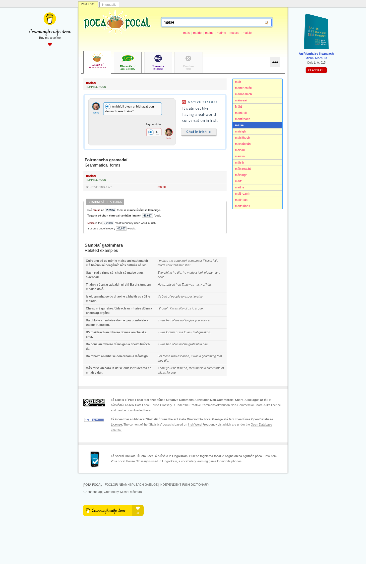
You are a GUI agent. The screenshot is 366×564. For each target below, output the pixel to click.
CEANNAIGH (316, 70)
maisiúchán (243, 144)
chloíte (95, 320)
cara (108, 368)
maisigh (240, 131)
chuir (118, 272)
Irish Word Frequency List (205, 424)
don (119, 356)
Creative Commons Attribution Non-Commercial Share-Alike (209, 400)
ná (139, 265)
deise (119, 368)
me (177, 320)
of (204, 284)
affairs (162, 372)
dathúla (132, 265)
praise (198, 296)
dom (119, 320)
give (191, 320)
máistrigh (241, 175)
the (171, 260)
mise (96, 368)
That (185, 284)
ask (189, 332)
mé (98, 308)
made (191, 272)
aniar (104, 284)
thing (212, 356)
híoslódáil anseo (122, 405)
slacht (90, 277)
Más (89, 368)
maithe (239, 187)
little (215, 260)
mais (186, 33)
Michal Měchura (131, 492)
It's (159, 296)
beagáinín (112, 265)
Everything (165, 272)
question (204, 332)
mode (161, 265)
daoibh (104, 325)
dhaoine (119, 296)
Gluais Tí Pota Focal (129, 400)
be (186, 344)
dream (127, 356)
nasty (198, 284)
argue (199, 308)
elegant (209, 272)
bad (164, 296)
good (205, 356)
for (168, 372)
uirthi (124, 284)
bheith (132, 296)
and (217, 272)
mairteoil (241, 113)
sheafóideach (116, 308)
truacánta (140, 368)
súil (144, 296)
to (182, 296)
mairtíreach (242, 119)
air (97, 277)
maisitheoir (242, 137)
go (105, 260)
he (174, 272)
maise (239, 125)
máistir (239, 162)
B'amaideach (95, 332)
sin (144, 265)
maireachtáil (243, 88)
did (179, 272)
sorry (210, 368)
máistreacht (243, 169)
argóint (105, 313)
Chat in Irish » (198, 131)
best (176, 368)
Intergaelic (109, 4)
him (208, 284)
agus (140, 272)
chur (89, 337)
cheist (139, 332)
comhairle (139, 320)
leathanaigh (139, 260)
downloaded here (139, 410)
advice (205, 320)
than (181, 265)
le (116, 260)
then (192, 368)
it (206, 260)
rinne (105, 272)
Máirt (238, 106)
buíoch (145, 344)
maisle (247, 33)
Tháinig (91, 284)
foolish (170, 332)
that (187, 265)
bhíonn (96, 265)
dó (99, 289)
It (158, 320)
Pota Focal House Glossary (153, 405)
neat (161, 277)
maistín (240, 156)
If (158, 368)
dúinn (146, 308)
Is (87, 296)
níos (123, 265)
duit (126, 368)
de (87, 348)
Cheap (90, 308)
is (208, 260)
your (169, 368)
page (177, 260)
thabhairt (92, 325)
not (182, 320)
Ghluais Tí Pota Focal (139, 456)
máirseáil (241, 100)
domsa (125, 332)
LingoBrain (179, 456)
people (176, 296)
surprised (168, 284)
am (163, 368)
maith (239, 181)
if (203, 260)
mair (238, 82)
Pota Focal (88, 4)
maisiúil (240, 150)
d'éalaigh (141, 356)
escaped (183, 356)
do (111, 296)
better (198, 260)
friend (183, 368)
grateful (193, 344)
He (160, 284)
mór (111, 260)
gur (103, 308)
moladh (91, 301)
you (197, 320)
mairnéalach (243, 94)
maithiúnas (242, 206)
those (166, 356)
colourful (172, 265)
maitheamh (242, 193)
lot (192, 260)
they (160, 360)
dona (94, 344)
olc (91, 296)
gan (128, 320)
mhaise (91, 289)
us (189, 308)
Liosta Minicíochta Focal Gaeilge (200, 419)
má (88, 265)
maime (221, 33)
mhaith (95, 356)
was (191, 284)
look (184, 260)
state (217, 368)
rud (96, 272)
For (160, 356)
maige (209, 33)
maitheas (241, 200)
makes (163, 260)
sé (101, 260)
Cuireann (92, 260)
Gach (89, 272)
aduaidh (114, 284)
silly (181, 308)
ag (139, 296)
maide (197, 33)
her (178, 284)
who (174, 356)
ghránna (140, 284)
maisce (234, 33)
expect (188, 296)
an (129, 260)
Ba (132, 284)
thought (164, 308)
